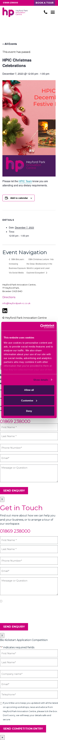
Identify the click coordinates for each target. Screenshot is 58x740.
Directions (8, 297)
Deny (29, 411)
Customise (27, 400)
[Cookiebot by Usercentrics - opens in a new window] (41, 326)
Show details (40, 379)
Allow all (29, 390)
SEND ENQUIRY (14, 490)
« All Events (9, 44)
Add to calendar (19, 197)
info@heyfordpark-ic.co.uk (16, 303)
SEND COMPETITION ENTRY (23, 728)
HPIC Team (25, 181)
